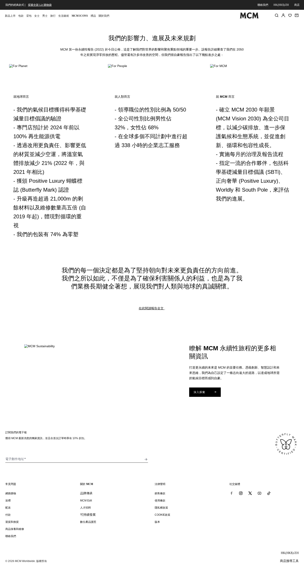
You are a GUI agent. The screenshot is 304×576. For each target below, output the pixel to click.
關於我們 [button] (104, 15)
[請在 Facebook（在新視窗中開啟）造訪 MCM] (231, 493)
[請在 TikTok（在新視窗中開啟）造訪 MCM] (269, 493)
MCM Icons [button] (80, 15)
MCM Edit (86, 500)
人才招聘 (85, 507)
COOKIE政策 (162, 514)
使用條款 (160, 500)
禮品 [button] (93, 15)
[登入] (283, 15)
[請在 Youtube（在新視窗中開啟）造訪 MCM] (259, 493)
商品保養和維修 (14, 529)
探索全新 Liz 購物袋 (40, 4)
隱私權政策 (161, 507)
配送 (8, 507)
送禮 (8, 500)
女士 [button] (37, 15)
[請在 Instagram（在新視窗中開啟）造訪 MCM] (241, 493)
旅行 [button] (53, 15)
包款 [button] (21, 15)
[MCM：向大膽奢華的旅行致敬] (249, 17)
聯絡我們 (262, 4)
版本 (157, 521)
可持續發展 (88, 514)
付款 (8, 514)
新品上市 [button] (10, 15)
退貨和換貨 (12, 521)
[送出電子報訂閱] (146, 459)
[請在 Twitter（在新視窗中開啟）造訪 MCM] (250, 493)
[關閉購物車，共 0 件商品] (297, 15)
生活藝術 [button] (63, 15)
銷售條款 (160, 493)
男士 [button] (45, 15)
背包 (29, 15)
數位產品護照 (88, 521)
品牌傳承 (86, 493)
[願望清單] (290, 15)
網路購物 (10, 493)
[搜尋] (277, 15)
